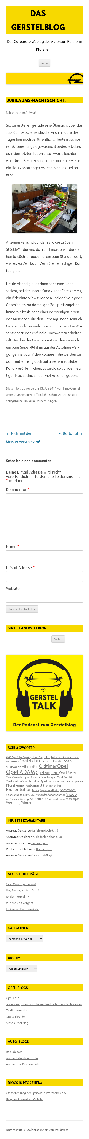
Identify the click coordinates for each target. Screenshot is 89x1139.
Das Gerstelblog (38, 20)
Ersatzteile (28, 760)
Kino (56, 761)
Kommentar (18, 489)
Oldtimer (48, 766)
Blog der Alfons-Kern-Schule (24, 1099)
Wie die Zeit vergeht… (21, 903)
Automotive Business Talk (22, 1064)
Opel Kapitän (65, 777)
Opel (62, 766)
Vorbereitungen (46, 401)
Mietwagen (13, 767)
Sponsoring (12, 795)
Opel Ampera (47, 772)
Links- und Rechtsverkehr (22, 909)
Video (71, 794)
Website (13, 588)
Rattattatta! (70, 433)
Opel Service (49, 781)
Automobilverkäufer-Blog (23, 1058)
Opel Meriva (13, 781)
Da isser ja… (39, 843)
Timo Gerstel (71, 388)
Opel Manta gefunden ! (21, 884)
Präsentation (19, 789)
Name (12, 546)
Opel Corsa (31, 777)
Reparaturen (46, 790)
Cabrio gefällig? (41, 855)
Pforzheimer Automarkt (24, 785)
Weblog (24, 799)
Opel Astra (67, 772)
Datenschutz (14, 1130)
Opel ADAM (20, 772)
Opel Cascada (14, 777)
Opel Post (12, 998)
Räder (55, 790)
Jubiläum (29, 401)
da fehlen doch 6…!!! (44, 830)
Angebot (32, 757)
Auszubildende (70, 757)
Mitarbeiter (30, 766)
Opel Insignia (48, 777)
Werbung (13, 802)
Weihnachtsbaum (57, 799)
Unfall (23, 794)
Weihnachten (38, 798)
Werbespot (72, 799)
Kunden (65, 761)
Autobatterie (12, 761)
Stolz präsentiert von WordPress (47, 1130)
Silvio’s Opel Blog (17, 1023)
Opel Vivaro (66, 781)
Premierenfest (52, 785)
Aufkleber (56, 757)
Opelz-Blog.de (15, 1017)
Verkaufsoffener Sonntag (50, 795)
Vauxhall (31, 794)
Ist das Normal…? (17, 897)
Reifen (35, 790)
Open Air (78, 781)
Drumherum (21, 395)
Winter (26, 802)
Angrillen (44, 757)
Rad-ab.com (14, 1052)
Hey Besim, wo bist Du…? (22, 890)
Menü (44, 63)
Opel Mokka (30, 781)
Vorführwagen (12, 799)
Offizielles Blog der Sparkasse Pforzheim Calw (36, 1093)
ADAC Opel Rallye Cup (16, 757)
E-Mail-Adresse (20, 567)
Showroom (68, 790)
